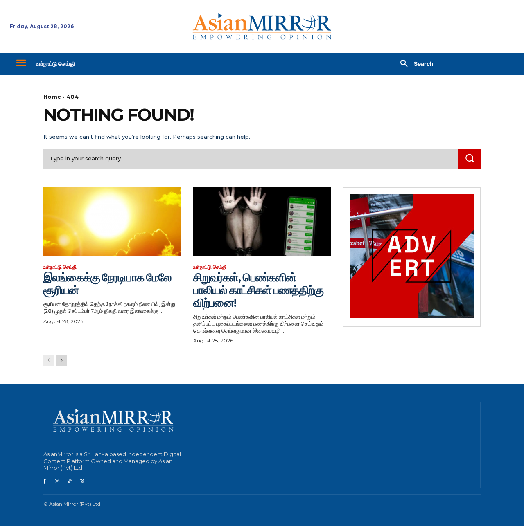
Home (52, 96)
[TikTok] (70, 481)
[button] (414, 64)
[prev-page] (48, 360)
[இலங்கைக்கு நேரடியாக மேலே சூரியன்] (112, 221)
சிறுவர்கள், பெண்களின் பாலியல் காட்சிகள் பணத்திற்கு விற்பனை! (258, 290)
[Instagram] (57, 481)
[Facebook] (44, 481)
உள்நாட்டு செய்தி (60, 267)
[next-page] (61, 360)
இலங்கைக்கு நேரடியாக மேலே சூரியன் (107, 283)
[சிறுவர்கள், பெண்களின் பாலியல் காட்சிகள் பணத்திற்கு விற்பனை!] (262, 221)
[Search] (469, 159)
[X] (82, 481)
